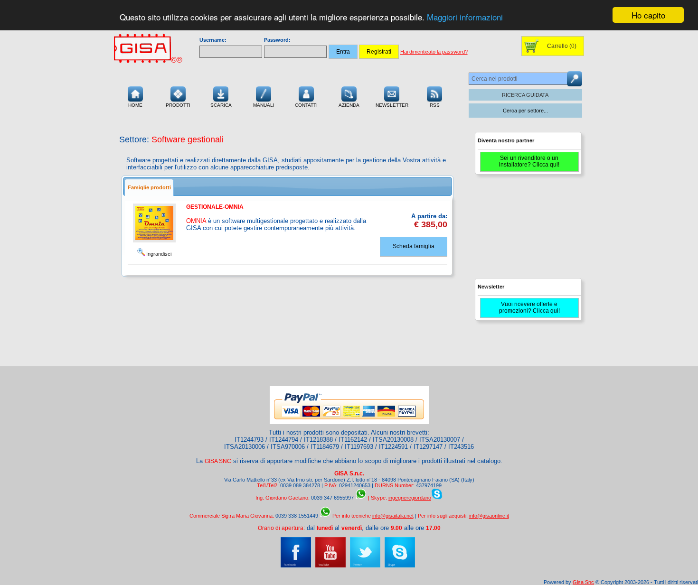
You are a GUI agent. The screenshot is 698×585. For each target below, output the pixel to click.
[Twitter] (365, 565)
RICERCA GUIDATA (525, 95)
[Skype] (400, 565)
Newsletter (392, 105)
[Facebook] (296, 565)
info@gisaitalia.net (393, 516)
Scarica (221, 105)
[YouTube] (330, 565)
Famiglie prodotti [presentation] (149, 187)
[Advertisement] (527, 230)
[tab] (149, 187)
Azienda (349, 105)
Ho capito (648, 15)
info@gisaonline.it (489, 516)
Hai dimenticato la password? (434, 52)
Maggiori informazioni (465, 17)
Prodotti (178, 105)
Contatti (306, 105)
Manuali (263, 105)
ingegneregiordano (409, 498)
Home (135, 105)
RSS (435, 105)
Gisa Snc (583, 582)
